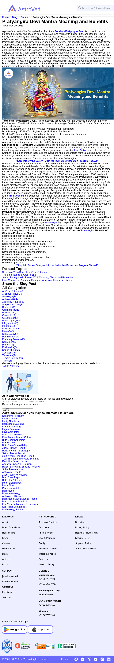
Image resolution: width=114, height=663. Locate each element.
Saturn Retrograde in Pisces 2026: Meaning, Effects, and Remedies (37, 277)
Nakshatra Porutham (13, 416)
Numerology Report (12, 509)
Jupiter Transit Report (13, 448)
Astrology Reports (11, 472)
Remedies (9, 342)
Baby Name (8, 442)
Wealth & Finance (47, 554)
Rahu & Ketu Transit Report (16, 450)
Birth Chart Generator (13, 440)
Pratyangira (87, 230)
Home (5, 17)
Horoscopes (11, 320)
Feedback (7, 592)
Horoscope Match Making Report (19, 499)
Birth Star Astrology (12, 480)
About (5, 522)
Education (43, 559)
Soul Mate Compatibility (14, 507)
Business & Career (48, 548)
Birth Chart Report (11, 477)
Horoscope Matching (13, 424)
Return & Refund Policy (86, 532)
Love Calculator (10, 432)
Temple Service (12, 358)
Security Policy (82, 538)
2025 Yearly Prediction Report (18, 456)
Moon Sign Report (11, 482)
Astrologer (9, 296)
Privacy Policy (82, 527)
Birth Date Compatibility (14, 445)
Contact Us (7, 587)
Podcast (6, 564)
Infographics (10, 323)
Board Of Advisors (11, 527)
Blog (14, 17)
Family (42, 543)
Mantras (8, 326)
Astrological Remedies (14, 496)
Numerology (10, 334)
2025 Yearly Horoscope (14, 474)
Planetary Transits (13, 339)
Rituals (8, 344)
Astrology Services (48, 522)
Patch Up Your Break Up (15, 501)
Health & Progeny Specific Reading (21, 466)
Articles (6, 559)
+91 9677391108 (47, 579)
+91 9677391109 (47, 615)
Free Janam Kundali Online (16, 437)
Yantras (7, 360)
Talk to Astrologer (11, 366)
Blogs (5, 554)
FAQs (5, 538)
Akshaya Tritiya (12, 294)
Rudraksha (9, 347)
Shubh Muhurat (11, 350)
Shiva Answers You (12, 469)
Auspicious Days (13, 304)
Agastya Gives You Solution (17, 464)
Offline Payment (10, 581)
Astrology (10, 299)
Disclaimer (80, 522)
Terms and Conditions (85, 548)
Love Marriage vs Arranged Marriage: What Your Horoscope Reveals (38, 280)
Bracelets (8, 307)
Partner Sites (8, 548)
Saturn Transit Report (13, 453)
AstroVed (22, 659)
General (25, 17)
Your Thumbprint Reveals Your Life (20, 458)
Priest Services (46, 532)
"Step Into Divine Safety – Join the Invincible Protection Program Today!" (57, 161)
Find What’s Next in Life (14, 461)
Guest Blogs (10, 318)
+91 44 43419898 (47, 584)
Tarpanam (9, 355)
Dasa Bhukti (8, 485)
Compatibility (11, 310)
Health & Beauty (46, 564)
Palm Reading (11, 336)
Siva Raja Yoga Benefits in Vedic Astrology (24, 272)
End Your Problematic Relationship (20, 504)
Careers (6, 543)
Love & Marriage (47, 538)
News (8, 331)
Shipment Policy (83, 543)
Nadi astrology (11, 328)
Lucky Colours (9, 418)
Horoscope (8, 491)
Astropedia (44, 527)
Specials (9, 352)
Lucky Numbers (10, 421)
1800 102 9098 (46, 594)
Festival (9, 312)
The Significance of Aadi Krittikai (19, 275)
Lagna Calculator (11, 429)
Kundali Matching (11, 426)
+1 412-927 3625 (47, 605)
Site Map (6, 597)
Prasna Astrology (11, 493)
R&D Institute (8, 532)
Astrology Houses (13, 302)
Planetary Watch (10, 488)
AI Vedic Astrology (13, 291)
